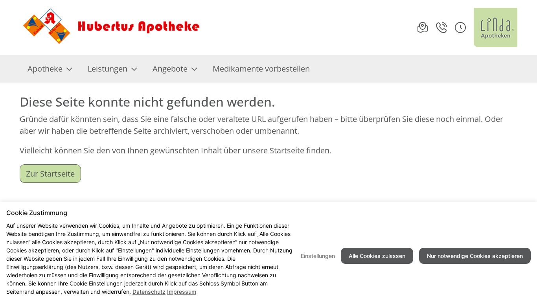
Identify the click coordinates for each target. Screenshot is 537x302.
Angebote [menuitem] (170, 68)
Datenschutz (149, 291)
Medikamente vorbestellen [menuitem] (261, 68)
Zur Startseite (50, 173)
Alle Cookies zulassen (377, 255)
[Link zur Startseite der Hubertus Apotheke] (110, 27)
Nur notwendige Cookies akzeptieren (475, 255)
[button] (460, 27)
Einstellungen (318, 255)
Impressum (181, 291)
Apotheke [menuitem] (45, 68)
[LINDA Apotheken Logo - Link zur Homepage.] (495, 27)
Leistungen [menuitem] (107, 68)
